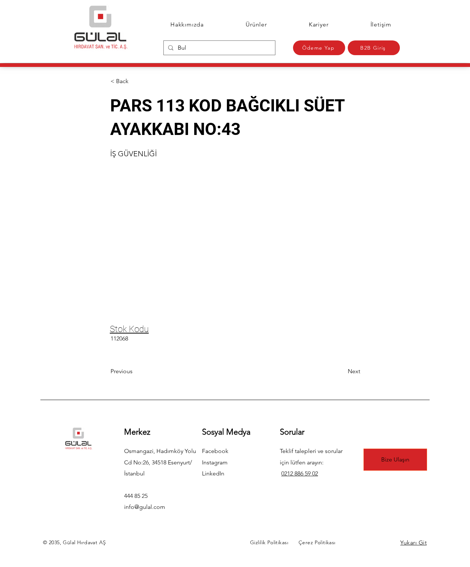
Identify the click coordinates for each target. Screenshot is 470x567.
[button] (135, 81)
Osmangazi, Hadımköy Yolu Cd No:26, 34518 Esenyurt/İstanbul (160, 462)
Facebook (215, 450)
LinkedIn (213, 473)
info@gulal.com (144, 506)
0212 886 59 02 (299, 473)
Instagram (215, 462)
